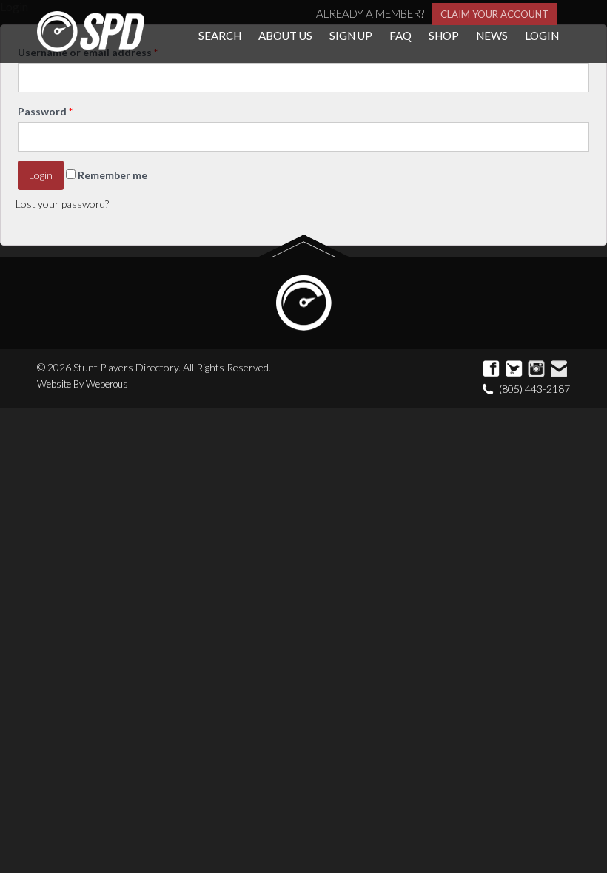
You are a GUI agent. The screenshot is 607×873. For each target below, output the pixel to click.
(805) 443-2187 (534, 388)
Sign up (350, 35)
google (537, 369)
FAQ (400, 35)
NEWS (492, 35)
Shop (444, 35)
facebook (492, 369)
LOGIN (542, 35)
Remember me (111, 175)
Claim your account (494, 14)
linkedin (559, 369)
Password (45, 111)
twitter (514, 369)
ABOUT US (285, 35)
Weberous (107, 384)
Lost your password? (62, 204)
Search (219, 35)
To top (303, 246)
